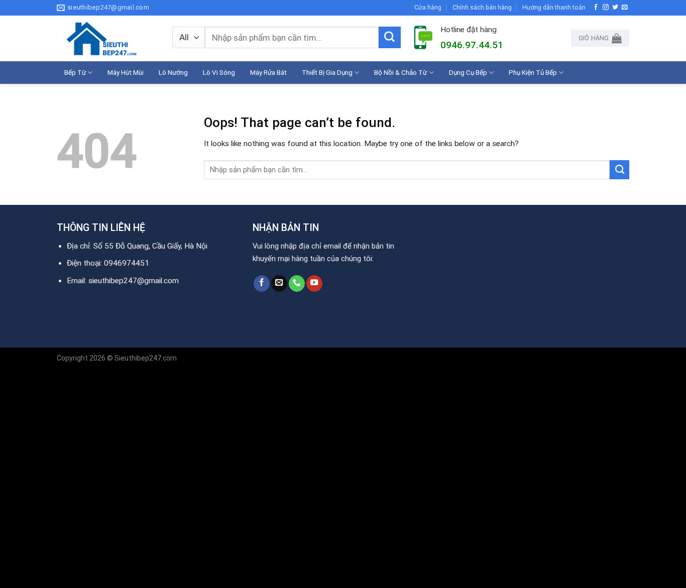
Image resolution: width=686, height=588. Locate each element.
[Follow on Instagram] (606, 7)
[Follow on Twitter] (615, 7)
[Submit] (390, 38)
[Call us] (297, 283)
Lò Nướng (173, 72)
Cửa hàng (427, 7)
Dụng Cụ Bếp (468, 72)
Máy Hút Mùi (125, 72)
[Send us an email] (625, 7)
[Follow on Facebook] (596, 7)
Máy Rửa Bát (268, 72)
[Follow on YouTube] (314, 283)
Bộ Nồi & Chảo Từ (400, 72)
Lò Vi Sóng (219, 72)
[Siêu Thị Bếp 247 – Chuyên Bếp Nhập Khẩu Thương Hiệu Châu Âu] (107, 38)
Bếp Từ (75, 72)
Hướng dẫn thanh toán (554, 7)
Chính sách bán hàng (482, 7)
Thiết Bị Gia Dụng (327, 72)
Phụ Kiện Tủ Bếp (533, 72)
